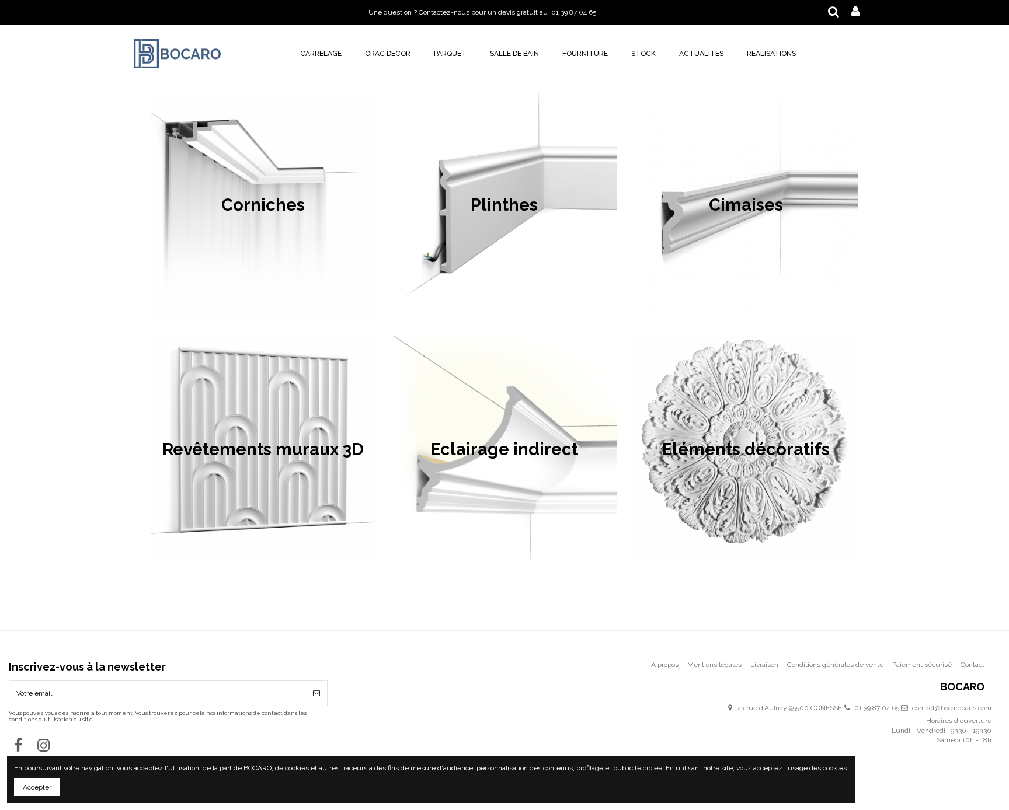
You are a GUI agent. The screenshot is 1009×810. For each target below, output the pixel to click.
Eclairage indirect (504, 449)
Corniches (263, 205)
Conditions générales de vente (835, 665)
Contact (972, 665)
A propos (665, 665)
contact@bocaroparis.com (951, 708)
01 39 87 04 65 (876, 708)
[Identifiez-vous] (855, 12)
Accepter (37, 787)
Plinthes (504, 205)
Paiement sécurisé (922, 665)
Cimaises (746, 205)
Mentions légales (714, 665)
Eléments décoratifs (746, 449)
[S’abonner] (316, 693)
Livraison (764, 665)
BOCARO (962, 687)
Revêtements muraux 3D (263, 449)
